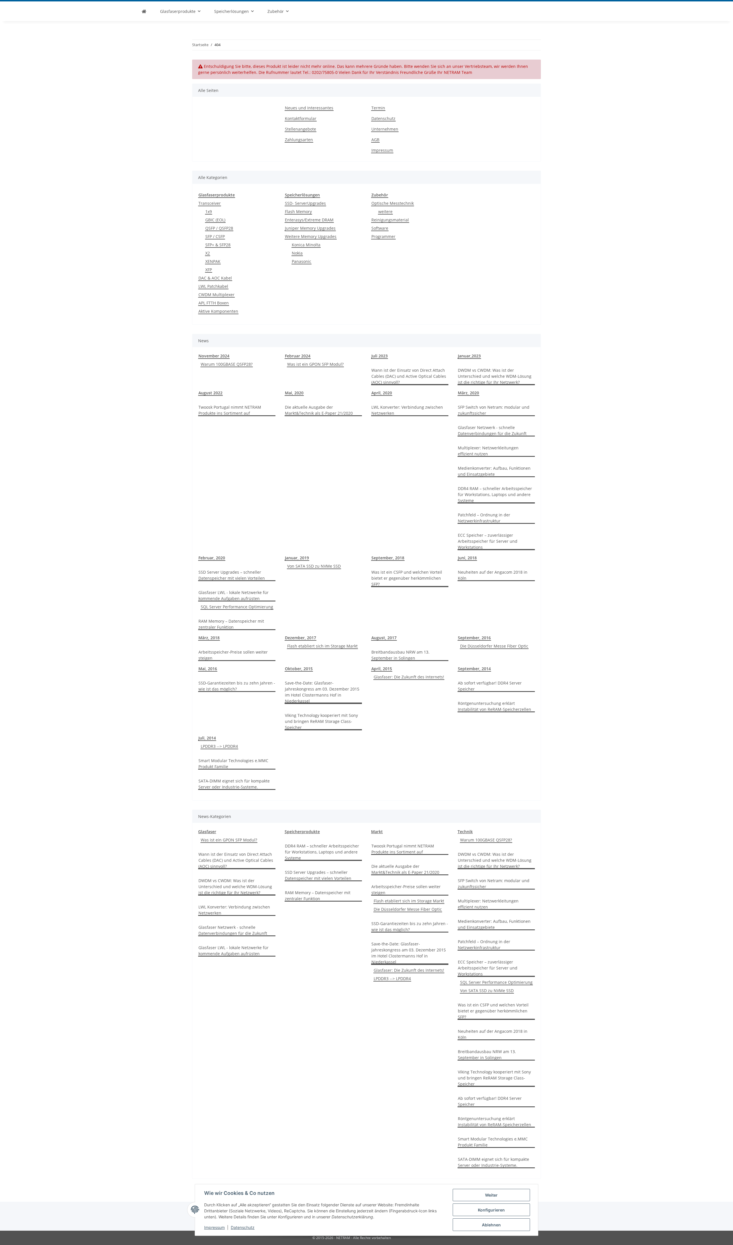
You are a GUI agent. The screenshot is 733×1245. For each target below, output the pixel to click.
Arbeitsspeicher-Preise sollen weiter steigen (233, 655)
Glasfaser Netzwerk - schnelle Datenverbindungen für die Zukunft (492, 430)
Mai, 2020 (294, 393)
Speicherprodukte (302, 831)
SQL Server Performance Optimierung (237, 606)
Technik (465, 831)
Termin (378, 108)
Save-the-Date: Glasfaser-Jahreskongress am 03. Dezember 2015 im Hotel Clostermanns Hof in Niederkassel (322, 692)
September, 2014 (474, 668)
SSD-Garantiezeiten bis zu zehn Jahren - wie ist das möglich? (236, 686)
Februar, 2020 (211, 557)
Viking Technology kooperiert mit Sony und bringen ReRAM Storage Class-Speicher (321, 721)
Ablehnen (491, 1224)
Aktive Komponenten (218, 311)
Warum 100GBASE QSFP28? (227, 364)
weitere (385, 211)
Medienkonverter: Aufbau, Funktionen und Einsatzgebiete (494, 471)
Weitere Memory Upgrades (310, 236)
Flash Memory (298, 211)
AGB (375, 139)
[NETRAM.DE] (144, 11)
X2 (207, 253)
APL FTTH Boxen (213, 303)
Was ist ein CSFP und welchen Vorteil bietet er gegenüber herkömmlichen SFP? (406, 578)
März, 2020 (468, 393)
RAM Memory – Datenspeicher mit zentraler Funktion (231, 624)
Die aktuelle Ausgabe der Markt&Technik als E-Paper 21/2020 (319, 410)
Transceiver (209, 203)
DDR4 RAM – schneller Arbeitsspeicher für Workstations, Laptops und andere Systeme (495, 494)
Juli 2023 (379, 356)
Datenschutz (243, 1227)
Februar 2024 (297, 356)
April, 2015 (381, 668)
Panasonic (301, 261)
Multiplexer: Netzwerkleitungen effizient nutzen (488, 451)
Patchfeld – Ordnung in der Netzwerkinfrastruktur (484, 518)
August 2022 (210, 393)
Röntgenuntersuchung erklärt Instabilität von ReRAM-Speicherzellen (494, 706)
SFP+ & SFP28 (217, 244)
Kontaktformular (300, 118)
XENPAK (212, 261)
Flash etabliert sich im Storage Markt (322, 646)
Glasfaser (207, 831)
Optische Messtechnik (392, 203)
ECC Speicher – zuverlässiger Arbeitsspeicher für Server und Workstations (487, 541)
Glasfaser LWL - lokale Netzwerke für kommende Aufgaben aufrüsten (233, 595)
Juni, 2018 (467, 557)
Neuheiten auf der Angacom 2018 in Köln (492, 575)
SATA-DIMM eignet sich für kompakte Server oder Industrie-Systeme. (234, 784)
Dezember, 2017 (300, 637)
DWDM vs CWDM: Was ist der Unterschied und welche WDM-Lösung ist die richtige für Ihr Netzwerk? (494, 376)
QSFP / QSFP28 (219, 228)
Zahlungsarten (299, 139)
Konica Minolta (306, 244)
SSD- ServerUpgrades (305, 203)
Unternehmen (384, 129)
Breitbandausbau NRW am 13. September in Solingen (400, 655)
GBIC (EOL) (215, 220)
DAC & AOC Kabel (215, 278)
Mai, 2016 (207, 668)
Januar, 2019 (297, 557)
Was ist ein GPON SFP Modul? (315, 364)
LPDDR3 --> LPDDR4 (219, 746)
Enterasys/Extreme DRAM (309, 220)
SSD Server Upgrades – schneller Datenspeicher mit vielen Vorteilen (231, 575)
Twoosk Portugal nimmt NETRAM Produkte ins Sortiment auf (229, 410)
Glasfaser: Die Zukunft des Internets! (409, 677)
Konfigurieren (491, 1209)
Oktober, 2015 (299, 668)
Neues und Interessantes (309, 108)
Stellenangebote (300, 129)
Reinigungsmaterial (390, 220)
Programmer (383, 236)
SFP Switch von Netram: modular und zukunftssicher (493, 410)
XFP (208, 269)
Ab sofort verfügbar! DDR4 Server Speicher (490, 686)
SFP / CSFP (215, 236)
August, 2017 (384, 637)
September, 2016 (474, 637)
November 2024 (213, 356)
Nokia (297, 253)
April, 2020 (381, 393)
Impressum (214, 1227)
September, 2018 (387, 557)
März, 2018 (209, 637)
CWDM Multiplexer (216, 294)
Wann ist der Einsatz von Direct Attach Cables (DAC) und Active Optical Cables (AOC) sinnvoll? (408, 376)
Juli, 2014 (207, 738)
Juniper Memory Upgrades (310, 228)
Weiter (491, 1195)
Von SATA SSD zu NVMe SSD (314, 566)
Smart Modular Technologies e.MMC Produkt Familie (233, 763)
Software (379, 228)
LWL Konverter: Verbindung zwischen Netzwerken (407, 410)
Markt (377, 831)
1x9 (208, 211)
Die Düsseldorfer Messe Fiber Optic (494, 646)
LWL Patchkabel (213, 286)
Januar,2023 (469, 356)
